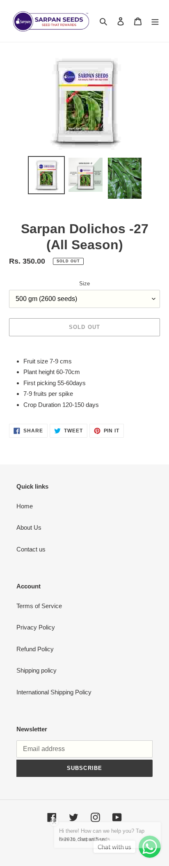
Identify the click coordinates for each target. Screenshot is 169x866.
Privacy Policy (35, 627)
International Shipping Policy (53, 692)
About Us (28, 527)
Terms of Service (39, 605)
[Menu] (155, 21)
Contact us (31, 549)
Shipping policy (36, 670)
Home (24, 506)
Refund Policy (35, 648)
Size (84, 283)
